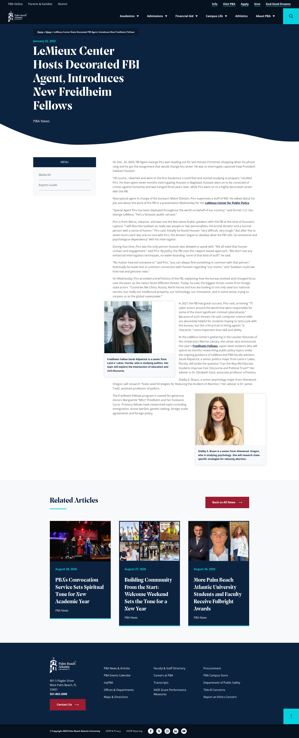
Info (215, 4)
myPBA (108, 683)
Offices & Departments (119, 690)
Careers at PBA (163, 675)
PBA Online (15, 4)
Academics (130, 16)
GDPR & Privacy (113, 731)
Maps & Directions (116, 697)
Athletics (241, 16)
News (48, 32)
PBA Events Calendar (117, 675)
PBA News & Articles (117, 668)
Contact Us (64, 704)
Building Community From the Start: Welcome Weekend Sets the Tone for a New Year (148, 595)
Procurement (212, 668)
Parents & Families (40, 4)
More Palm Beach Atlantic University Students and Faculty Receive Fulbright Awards (218, 595)
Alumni (62, 4)
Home (40, 32)
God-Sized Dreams (278, 4)
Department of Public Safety (221, 683)
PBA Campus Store (215, 675)
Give (257, 4)
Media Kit (45, 175)
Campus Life (217, 16)
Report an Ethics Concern (220, 697)
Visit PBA (229, 4)
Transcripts (161, 683)
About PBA (266, 16)
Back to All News (223, 502)
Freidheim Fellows (205, 346)
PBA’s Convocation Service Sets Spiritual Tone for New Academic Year (79, 591)
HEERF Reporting (134, 731)
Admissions (158, 16)
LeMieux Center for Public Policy (227, 203)
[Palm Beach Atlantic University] (63, 665)
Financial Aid (186, 16)
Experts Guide (48, 185)
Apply (245, 4)
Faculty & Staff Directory (169, 668)
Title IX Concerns (214, 690)
